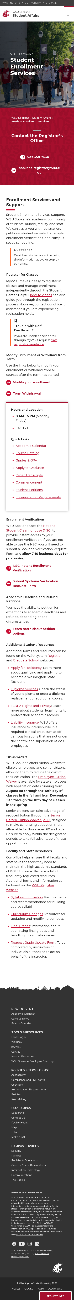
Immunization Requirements (38, 497)
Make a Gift (18, 1137)
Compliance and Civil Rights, (30, 1223)
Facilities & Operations (24, 1160)
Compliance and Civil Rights (28, 1079)
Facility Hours (19, 1122)
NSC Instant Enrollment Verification (32, 568)
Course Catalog (27, 453)
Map (14, 1127)
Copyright (17, 1084)
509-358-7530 (38, 157)
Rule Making (19, 1099)
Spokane (51, 3)
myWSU (16, 1046)
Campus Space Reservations (28, 1165)
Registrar (55, 656)
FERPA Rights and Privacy (31, 706)
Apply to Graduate (30, 468)
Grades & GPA (26, 460)
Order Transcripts (29, 475)
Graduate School (26, 660)
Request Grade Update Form (33, 943)
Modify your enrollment (32, 382)
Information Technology (25, 1170)
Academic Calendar (31, 446)
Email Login (18, 1037)
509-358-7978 (42, 1253)
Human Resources (22, 1056)
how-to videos (41, 295)
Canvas (15, 1051)
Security (16, 1150)
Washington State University (21, 3)
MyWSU (40, 1288)
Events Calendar (21, 1023)
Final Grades (20, 926)
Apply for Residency (26, 668)
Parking (16, 1155)
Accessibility (18, 1074)
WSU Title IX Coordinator (36, 1226)
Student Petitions (29, 490)
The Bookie (18, 1179)
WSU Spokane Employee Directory (32, 1061)
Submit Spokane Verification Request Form (35, 583)
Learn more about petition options (34, 631)
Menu (69, 14)
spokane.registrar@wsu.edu (39, 170)
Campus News (20, 1018)
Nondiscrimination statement (29, 1234)
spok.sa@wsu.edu (20, 1256)
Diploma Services (24, 689)
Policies (15, 1094)
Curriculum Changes (27, 914)
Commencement (29, 482)
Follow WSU (54, 1288)
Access (16, 1288)
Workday (16, 1041)
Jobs (14, 1132)
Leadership (18, 1112)
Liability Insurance (25, 722)
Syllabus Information (27, 897)
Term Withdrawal (27, 393)
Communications (21, 1175)
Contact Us (18, 1117)
